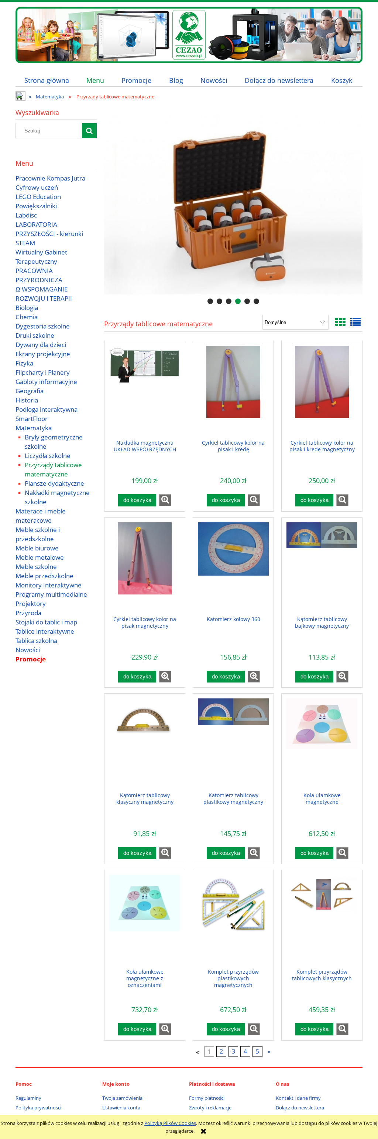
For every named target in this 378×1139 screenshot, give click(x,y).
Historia (27, 400)
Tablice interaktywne (45, 631)
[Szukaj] (89, 130)
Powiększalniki (36, 206)
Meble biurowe (37, 548)
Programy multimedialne (51, 594)
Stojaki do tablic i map (46, 622)
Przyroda (28, 613)
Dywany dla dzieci (41, 344)
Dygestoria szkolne (43, 326)
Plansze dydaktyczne (54, 483)
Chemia (27, 317)
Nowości (28, 650)
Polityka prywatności (38, 1107)
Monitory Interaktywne (49, 585)
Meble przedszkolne (44, 576)
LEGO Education (38, 196)
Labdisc (26, 215)
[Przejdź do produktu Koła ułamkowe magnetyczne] (321, 744)
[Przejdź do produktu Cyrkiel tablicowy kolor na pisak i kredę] (233, 392)
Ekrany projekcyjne (43, 354)
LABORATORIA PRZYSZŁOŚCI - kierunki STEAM (49, 233)
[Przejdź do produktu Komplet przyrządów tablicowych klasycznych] (321, 921)
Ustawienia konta (121, 1107)
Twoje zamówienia (122, 1098)
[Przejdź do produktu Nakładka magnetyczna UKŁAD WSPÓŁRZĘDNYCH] (144, 392)
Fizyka (24, 363)
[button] (165, 500)
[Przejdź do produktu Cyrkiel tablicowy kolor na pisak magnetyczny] (144, 568)
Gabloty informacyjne (46, 381)
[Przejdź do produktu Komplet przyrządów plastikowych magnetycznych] (233, 921)
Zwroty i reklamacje (210, 1107)
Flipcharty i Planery (43, 372)
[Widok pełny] (355, 322)
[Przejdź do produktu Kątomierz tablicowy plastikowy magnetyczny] (233, 744)
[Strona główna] (189, 34)
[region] (233, 205)
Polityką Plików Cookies (170, 1123)
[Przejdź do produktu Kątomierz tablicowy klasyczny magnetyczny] (144, 744)
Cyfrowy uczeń (37, 187)
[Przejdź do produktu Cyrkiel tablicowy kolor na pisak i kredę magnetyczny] (321, 392)
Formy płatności (206, 1098)
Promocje (31, 659)
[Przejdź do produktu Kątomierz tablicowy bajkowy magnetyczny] (321, 568)
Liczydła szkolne (48, 455)
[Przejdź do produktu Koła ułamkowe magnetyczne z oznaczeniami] (144, 921)
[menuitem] (47, 80)
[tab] (210, 301)
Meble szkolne (36, 566)
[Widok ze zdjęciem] (340, 322)
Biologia (27, 307)
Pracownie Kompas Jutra (50, 178)
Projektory (31, 603)
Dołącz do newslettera (300, 1107)
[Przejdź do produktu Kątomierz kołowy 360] (233, 568)
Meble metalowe (40, 557)
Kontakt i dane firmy (298, 1098)
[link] (233, 205)
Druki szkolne (35, 335)
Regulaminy (28, 1098)
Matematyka (34, 428)
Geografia (30, 391)
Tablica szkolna (36, 640)
